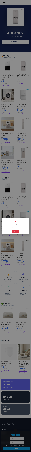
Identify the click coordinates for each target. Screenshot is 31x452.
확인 (15, 231)
